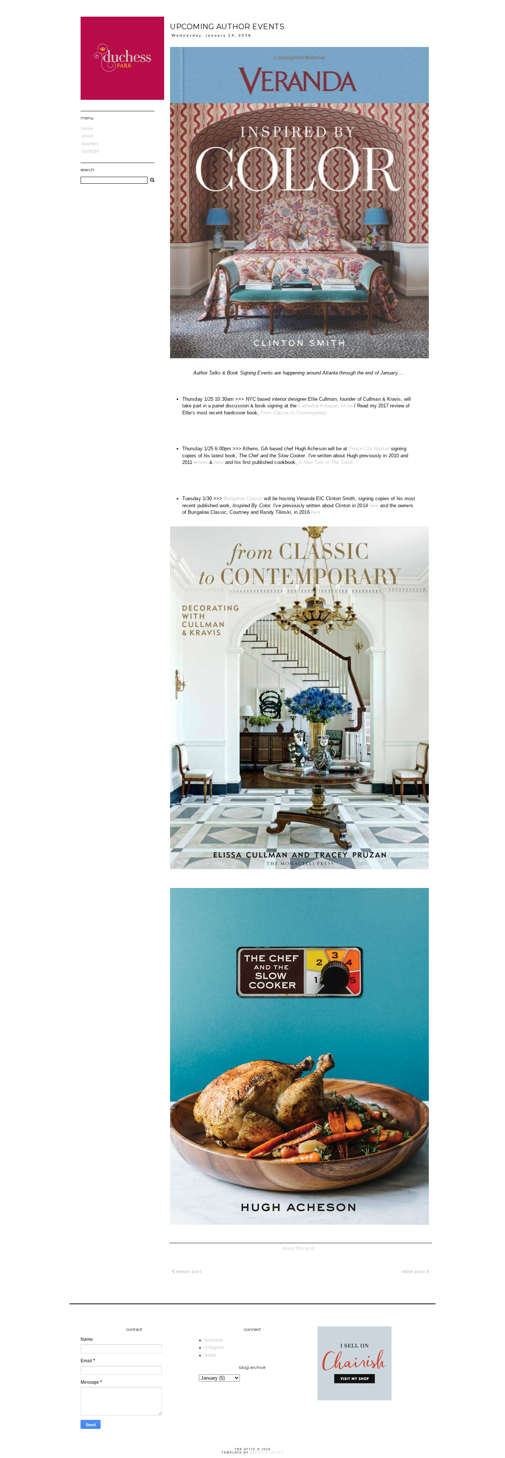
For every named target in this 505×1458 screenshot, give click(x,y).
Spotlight (90, 151)
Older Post (414, 1271)
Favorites (90, 143)
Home (87, 128)
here (203, 462)
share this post (298, 1248)
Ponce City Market (369, 448)
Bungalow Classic (243, 498)
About (87, 136)
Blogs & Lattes (267, 1452)
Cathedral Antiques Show (325, 405)
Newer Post (188, 1271)
